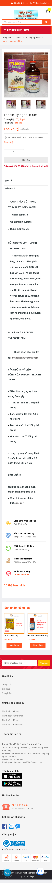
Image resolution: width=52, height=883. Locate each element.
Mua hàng (14, 645)
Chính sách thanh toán (12, 724)
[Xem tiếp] (8, 142)
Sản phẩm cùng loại (17, 607)
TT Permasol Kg (11, 635)
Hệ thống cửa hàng (43, 3)
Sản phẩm (7, 693)
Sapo (32, 876)
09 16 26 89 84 (19, 166)
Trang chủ (6, 684)
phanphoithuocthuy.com (25, 357)
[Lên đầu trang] (45, 876)
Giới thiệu (6, 689)
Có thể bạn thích (14, 585)
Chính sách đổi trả (10, 720)
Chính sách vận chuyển (12, 716)
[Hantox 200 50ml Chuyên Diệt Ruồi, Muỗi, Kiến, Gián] (37, 623)
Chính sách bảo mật (11, 711)
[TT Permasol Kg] (14, 623)
